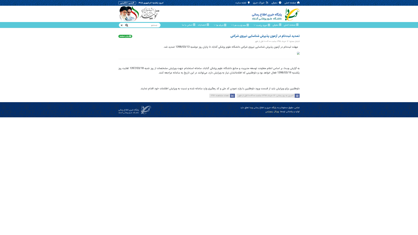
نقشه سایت (241, 3)
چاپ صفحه (124, 36)
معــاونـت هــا (240, 25)
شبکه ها (220, 25)
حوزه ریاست (261, 25)
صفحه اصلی (290, 3)
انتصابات (202, 25)
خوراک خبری (259, 3)
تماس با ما (187, 25)
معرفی (274, 3)
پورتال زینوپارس (272, 111)
